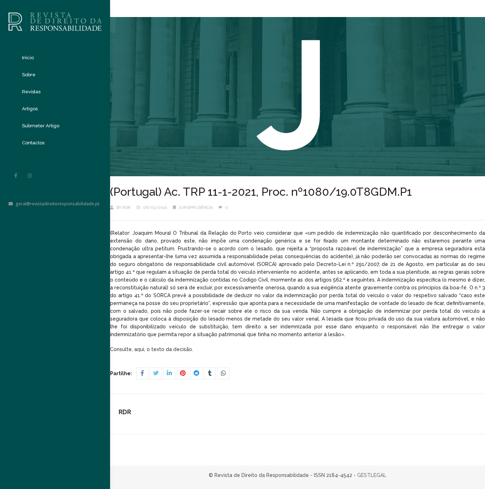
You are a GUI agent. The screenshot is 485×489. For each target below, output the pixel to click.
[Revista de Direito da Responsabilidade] (55, 16)
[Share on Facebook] (142, 373)
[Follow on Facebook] (16, 175)
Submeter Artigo (40, 125)
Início (28, 57)
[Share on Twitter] (156, 373)
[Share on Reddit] (196, 373)
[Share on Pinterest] (183, 373)
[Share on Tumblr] (210, 373)
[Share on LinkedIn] (169, 373)
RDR (126, 207)
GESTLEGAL (371, 475)
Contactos (33, 142)
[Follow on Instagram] (30, 175)
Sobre (29, 74)
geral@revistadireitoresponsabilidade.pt (57, 204)
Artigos (30, 108)
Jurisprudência (196, 207)
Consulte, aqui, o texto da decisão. (151, 349)
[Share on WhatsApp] (223, 373)
